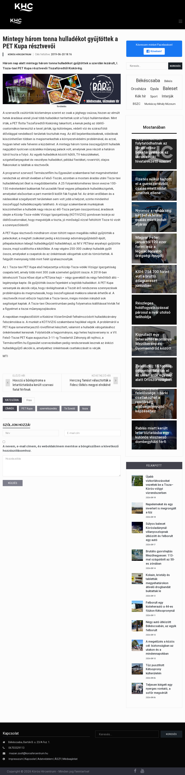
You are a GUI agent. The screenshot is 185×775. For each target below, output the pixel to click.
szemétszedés (48, 408)
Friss (29, 400)
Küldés (12, 483)
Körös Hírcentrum (19, 54)
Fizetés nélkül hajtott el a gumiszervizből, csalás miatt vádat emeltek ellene (153, 186)
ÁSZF (58, 758)
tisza (85, 408)
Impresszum (16, 758)
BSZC (136, 104)
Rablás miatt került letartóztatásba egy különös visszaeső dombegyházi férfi (152, 435)
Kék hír (140, 96)
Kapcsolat (30, 758)
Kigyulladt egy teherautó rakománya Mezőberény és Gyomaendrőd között (153, 341)
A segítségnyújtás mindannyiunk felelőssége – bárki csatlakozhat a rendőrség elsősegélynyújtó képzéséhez (151, 397)
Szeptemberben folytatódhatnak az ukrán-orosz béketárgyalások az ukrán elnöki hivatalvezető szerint (153, 150)
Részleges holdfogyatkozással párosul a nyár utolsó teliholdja (152, 310)
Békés (168, 81)
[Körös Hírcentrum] (13, 21)
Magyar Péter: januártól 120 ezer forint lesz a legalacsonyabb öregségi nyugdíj (151, 246)
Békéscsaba (148, 80)
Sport (154, 96)
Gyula (154, 89)
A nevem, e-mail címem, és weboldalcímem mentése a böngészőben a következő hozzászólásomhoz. (61, 448)
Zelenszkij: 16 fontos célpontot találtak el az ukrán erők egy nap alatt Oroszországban (153, 373)
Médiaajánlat (70, 758)
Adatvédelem (45, 758)
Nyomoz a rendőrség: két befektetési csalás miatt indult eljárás (153, 217)
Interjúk (167, 96)
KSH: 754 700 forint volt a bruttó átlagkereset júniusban (152, 279)
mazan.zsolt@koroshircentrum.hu (28, 753)
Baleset (170, 88)
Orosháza (138, 89)
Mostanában (154, 127)
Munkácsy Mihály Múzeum (160, 104)
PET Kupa (27, 408)
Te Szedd (69, 408)
